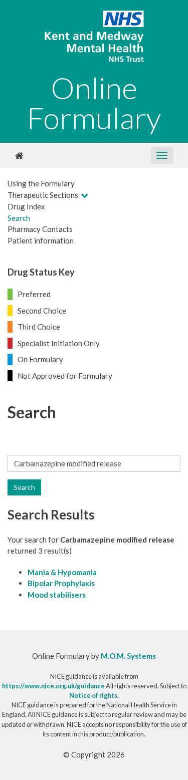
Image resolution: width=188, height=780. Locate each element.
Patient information (41, 240)
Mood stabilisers (57, 594)
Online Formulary (94, 103)
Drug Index (26, 206)
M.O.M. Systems (128, 655)
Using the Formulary (41, 183)
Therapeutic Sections (43, 194)
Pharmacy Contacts (40, 228)
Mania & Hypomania (62, 572)
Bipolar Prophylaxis (61, 583)
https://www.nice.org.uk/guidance (53, 686)
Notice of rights (93, 695)
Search (19, 217)
